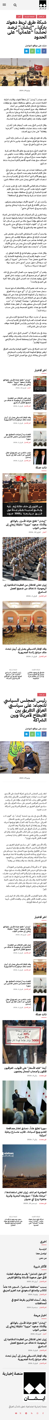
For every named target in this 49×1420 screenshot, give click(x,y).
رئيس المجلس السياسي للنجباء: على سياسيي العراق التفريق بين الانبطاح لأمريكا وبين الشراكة (13, 675)
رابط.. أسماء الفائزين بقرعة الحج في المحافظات (28, 1301)
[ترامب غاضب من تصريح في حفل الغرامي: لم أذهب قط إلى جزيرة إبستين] (39, 456)
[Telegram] (26, 51)
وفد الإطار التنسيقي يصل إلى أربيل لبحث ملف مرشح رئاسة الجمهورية (17, 418)
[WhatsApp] (32, 51)
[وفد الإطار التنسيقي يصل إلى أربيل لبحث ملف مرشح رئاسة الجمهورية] (39, 420)
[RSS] (32, 1413)
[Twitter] (38, 51)
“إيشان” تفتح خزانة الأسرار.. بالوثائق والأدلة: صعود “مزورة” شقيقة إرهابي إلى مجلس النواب (17, 382)
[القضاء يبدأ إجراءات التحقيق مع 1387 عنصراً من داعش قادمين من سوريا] (39, 438)
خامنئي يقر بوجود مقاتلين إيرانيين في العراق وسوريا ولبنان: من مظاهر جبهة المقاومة (36, 675)
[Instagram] (37, 1413)
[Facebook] (43, 51)
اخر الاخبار (27, 406)
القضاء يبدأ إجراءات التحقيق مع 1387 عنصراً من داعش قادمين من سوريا (17, 436)
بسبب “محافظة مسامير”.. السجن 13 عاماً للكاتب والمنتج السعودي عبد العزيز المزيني (24, 1288)
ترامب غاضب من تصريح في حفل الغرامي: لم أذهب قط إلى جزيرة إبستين (18, 455)
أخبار (29, 388)
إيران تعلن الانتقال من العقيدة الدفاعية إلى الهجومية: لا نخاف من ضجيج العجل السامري (17, 400)
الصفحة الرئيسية (29, 17)
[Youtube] (16, 1413)
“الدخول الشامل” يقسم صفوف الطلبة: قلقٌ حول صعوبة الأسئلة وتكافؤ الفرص (26, 1275)
